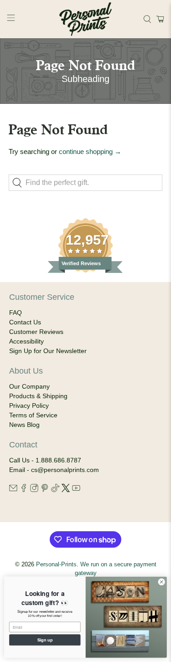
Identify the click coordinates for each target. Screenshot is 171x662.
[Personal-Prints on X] (66, 489)
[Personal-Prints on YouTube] (76, 489)
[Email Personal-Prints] (13, 489)
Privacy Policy (29, 405)
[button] (159, 19)
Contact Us (25, 322)
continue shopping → (90, 151)
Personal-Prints (56, 564)
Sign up (44, 639)
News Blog (24, 424)
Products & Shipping (38, 396)
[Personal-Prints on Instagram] (34, 489)
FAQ (15, 312)
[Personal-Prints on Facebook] (24, 489)
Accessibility (26, 341)
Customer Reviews (36, 331)
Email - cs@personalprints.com (54, 469)
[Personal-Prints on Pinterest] (45, 489)
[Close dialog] (161, 581)
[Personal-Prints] (86, 19)
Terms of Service (33, 415)
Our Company (29, 386)
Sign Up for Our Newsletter (48, 350)
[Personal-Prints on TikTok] (55, 489)
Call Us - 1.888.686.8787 (45, 460)
